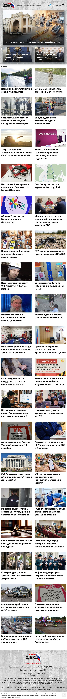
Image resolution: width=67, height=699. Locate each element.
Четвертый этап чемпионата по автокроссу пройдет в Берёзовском (49, 639)
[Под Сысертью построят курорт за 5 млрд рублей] (50, 173)
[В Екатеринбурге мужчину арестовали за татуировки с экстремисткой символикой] (16, 497)
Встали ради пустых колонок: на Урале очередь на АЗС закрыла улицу (16, 639)
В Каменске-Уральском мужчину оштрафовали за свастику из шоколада (48, 607)
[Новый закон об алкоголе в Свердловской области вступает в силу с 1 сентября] (50, 367)
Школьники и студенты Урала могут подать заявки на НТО (49, 413)
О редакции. (34, 675)
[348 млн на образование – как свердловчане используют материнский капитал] (50, 462)
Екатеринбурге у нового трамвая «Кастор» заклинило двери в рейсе (16, 575)
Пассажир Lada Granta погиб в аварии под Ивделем (16, 90)
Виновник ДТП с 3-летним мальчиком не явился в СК (48, 316)
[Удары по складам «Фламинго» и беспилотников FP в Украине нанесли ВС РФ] (16, 138)
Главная (19, 5)
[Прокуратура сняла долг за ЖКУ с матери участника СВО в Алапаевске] (50, 431)
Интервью (38, 5)
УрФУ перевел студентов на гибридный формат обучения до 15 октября (16, 476)
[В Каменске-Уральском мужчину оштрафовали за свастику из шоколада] (50, 593)
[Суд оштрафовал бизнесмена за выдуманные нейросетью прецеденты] (16, 529)
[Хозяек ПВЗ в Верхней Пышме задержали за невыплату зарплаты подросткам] (50, 138)
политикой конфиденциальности (9, 697)
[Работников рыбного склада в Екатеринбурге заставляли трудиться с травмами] (16, 335)
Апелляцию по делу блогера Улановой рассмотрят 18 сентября (15, 444)
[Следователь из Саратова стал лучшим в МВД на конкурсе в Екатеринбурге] (16, 106)
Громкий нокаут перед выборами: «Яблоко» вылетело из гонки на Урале (49, 543)
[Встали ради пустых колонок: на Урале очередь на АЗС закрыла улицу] (16, 625)
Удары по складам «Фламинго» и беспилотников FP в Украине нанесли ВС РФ (16, 152)
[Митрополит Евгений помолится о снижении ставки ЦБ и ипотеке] (16, 303)
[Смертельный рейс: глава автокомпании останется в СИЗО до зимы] (16, 593)
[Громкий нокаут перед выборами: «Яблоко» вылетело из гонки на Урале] (50, 529)
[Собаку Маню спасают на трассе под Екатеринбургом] (50, 77)
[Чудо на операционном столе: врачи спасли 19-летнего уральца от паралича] (50, 497)
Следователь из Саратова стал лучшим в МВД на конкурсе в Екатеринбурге (14, 120)
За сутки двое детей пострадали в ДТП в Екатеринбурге (45, 120)
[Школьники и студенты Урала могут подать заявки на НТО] (50, 399)
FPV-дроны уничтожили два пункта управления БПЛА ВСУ (50, 252)
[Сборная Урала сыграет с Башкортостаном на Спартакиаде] (16, 205)
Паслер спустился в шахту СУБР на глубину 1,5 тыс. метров (14, 285)
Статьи (32, 5)
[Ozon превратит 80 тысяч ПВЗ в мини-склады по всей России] (50, 271)
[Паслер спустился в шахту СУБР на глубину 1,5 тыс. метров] (16, 271)
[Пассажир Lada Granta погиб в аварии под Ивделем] (16, 77)
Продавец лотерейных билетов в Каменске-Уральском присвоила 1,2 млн (50, 349)
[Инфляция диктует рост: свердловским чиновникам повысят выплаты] (50, 561)
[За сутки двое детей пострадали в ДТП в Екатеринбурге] (50, 106)
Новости (26, 5)
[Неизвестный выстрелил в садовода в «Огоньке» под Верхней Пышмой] (16, 173)
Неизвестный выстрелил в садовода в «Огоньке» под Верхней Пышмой (15, 187)
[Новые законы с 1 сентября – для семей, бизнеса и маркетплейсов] (16, 239)
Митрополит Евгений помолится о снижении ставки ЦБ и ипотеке (13, 317)
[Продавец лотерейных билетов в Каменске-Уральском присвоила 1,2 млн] (50, 335)
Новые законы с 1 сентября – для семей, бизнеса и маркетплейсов (16, 253)
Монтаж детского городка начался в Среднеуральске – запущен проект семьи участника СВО (49, 220)
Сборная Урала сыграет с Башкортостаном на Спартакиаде (14, 219)
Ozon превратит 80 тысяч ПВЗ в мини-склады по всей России (49, 285)
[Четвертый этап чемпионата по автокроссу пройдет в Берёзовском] (50, 625)
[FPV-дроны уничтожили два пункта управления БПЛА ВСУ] (50, 239)
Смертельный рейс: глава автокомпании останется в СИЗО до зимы (15, 607)
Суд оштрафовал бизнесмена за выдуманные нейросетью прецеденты (16, 543)
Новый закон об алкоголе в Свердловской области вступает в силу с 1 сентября (49, 381)
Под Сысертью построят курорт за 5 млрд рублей (47, 186)
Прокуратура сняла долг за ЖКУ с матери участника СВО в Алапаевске (50, 444)
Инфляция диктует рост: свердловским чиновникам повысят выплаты (49, 575)
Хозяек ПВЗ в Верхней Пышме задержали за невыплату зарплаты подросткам (46, 154)
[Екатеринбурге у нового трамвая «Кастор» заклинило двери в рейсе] (16, 561)
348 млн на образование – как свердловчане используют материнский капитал (48, 478)
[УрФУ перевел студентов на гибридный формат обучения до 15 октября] (16, 462)
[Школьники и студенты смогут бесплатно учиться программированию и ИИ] (16, 399)
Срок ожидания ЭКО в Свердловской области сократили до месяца (13, 381)
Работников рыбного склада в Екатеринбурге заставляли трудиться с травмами (16, 349)
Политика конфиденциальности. (33, 673)
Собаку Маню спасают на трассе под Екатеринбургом (49, 90)
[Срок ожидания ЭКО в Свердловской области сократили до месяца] (16, 367)
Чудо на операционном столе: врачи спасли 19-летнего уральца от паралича (50, 511)
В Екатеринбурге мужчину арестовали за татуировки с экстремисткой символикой (15, 511)
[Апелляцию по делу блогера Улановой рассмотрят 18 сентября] (16, 431)
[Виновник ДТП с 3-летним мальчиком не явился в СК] (50, 303)
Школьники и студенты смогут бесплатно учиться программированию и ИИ (14, 413)
